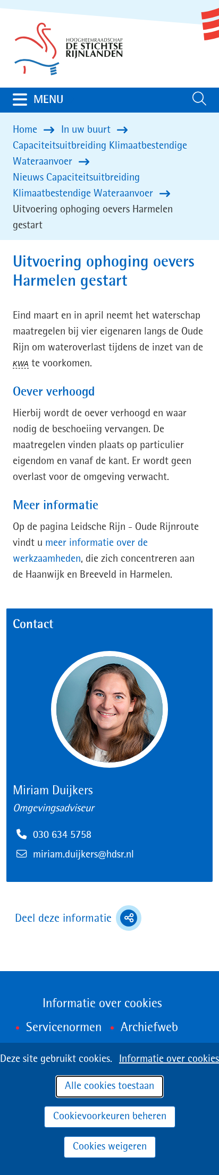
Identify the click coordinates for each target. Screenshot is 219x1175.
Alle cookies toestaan (109, 1086)
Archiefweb (149, 1028)
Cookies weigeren (110, 1147)
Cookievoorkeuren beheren (109, 1116)
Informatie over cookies (169, 1059)
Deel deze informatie (78, 919)
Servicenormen (64, 1028)
